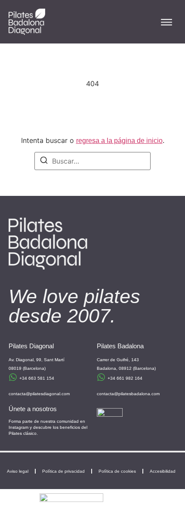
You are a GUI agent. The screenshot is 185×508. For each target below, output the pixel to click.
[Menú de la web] (166, 22)
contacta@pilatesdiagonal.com (39, 393)
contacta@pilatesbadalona (123, 393)
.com (155, 393)
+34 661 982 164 (125, 378)
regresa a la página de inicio (119, 140)
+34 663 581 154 (36, 378)
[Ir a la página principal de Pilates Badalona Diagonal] (27, 22)
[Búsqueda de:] (92, 161)
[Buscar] (44, 161)
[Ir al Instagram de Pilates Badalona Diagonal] (110, 421)
